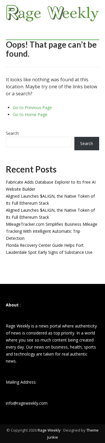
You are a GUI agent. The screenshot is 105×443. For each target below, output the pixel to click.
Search (12, 133)
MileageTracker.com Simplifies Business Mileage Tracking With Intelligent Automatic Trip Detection (51, 231)
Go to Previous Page (32, 107)
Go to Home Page (30, 114)
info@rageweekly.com (27, 403)
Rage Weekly (49, 430)
